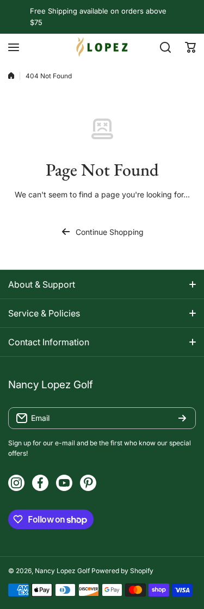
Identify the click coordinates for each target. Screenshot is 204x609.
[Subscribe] (182, 418)
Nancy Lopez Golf (62, 571)
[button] (190, 47)
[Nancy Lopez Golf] (102, 47)
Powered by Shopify (122, 571)
